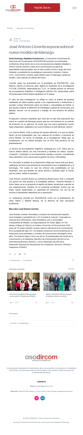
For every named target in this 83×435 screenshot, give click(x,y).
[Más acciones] (73, 40)
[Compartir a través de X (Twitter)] (15, 254)
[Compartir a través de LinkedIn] (20, 254)
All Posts (10, 28)
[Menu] (74, 8)
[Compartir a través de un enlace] (25, 254)
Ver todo (71, 269)
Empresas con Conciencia (25, 28)
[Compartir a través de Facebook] (10, 254)
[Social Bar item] (36, 398)
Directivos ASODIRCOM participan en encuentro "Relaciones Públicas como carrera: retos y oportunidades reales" (23, 295)
